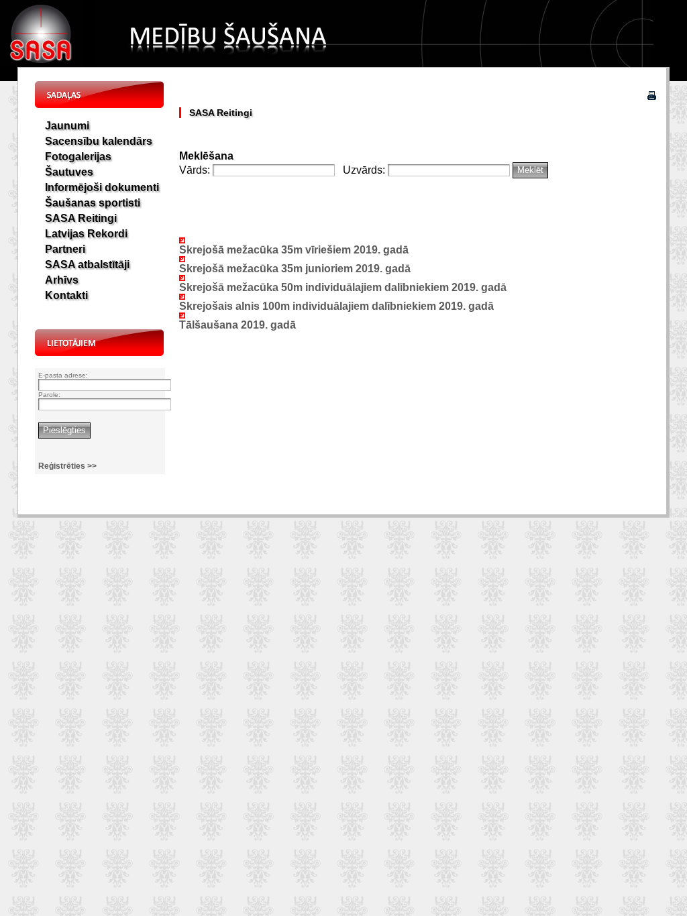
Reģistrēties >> (67, 466)
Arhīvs (61, 280)
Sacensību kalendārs (98, 141)
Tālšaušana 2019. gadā (237, 325)
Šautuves (69, 172)
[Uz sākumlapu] (42, 63)
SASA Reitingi (81, 218)
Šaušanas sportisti (92, 203)
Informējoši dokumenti (102, 187)
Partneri (65, 249)
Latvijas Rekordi (86, 233)
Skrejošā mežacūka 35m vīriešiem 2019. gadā (294, 249)
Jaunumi (67, 125)
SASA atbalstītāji (87, 264)
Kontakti (66, 295)
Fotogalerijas (78, 156)
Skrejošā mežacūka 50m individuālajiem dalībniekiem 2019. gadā (343, 287)
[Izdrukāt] (651, 96)
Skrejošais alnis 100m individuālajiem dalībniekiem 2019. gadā (336, 306)
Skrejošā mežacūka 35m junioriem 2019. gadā (295, 268)
